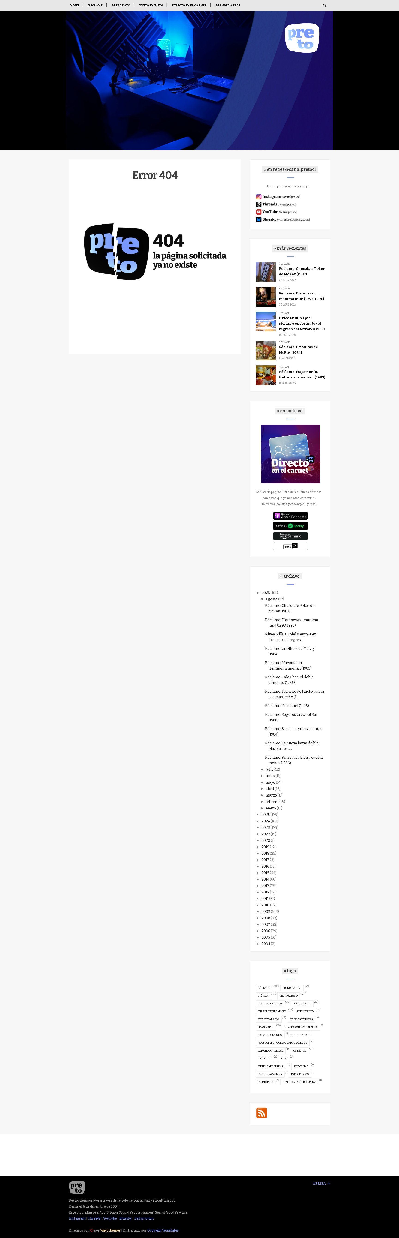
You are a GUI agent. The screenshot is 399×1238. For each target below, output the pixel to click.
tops (284, 1058)
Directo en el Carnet (189, 5)
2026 (265, 593)
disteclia (264, 1058)
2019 (265, 847)
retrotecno (305, 1011)
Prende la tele (228, 5)
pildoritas (301, 1066)
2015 (265, 873)
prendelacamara (270, 1074)
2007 (265, 924)
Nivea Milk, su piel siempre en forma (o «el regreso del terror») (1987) (302, 323)
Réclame (95, 5)
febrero (272, 802)
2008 (265, 918)
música (263, 995)
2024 (265, 821)
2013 (265, 886)
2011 (265, 898)
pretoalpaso (289, 995)
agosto (272, 599)
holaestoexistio (270, 1035)
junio (270, 776)
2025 (265, 814)
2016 (265, 866)
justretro (300, 1050)
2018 (265, 853)
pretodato (299, 1035)
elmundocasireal (270, 1050)
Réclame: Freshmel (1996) (287, 706)
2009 (265, 911)
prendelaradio (268, 1019)
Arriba (320, 1184)
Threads (94, 1218)
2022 (265, 834)
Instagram (77, 1218)
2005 (265, 937)
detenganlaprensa (271, 1066)
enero (271, 808)
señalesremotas (301, 1019)
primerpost (266, 1082)
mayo (270, 782)
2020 (265, 840)
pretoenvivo (300, 1074)
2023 (265, 827)
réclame (264, 987)
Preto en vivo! (151, 5)
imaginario (266, 1027)
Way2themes (110, 1230)
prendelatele (292, 987)
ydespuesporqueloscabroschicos (282, 1042)
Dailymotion (144, 1218)
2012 (265, 892)
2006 (265, 931)
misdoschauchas (270, 1003)
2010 (265, 905)
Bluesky (125, 1218)
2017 (265, 860)
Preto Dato (121, 5)
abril (270, 789)
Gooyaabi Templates (163, 1230)
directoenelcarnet (272, 1011)
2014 (265, 879)
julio (270, 769)
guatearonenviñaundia (300, 1027)
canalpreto (302, 1003)
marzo (271, 795)
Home (74, 5)
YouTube (110, 1218)
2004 (265, 944)
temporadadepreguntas (300, 1082)
